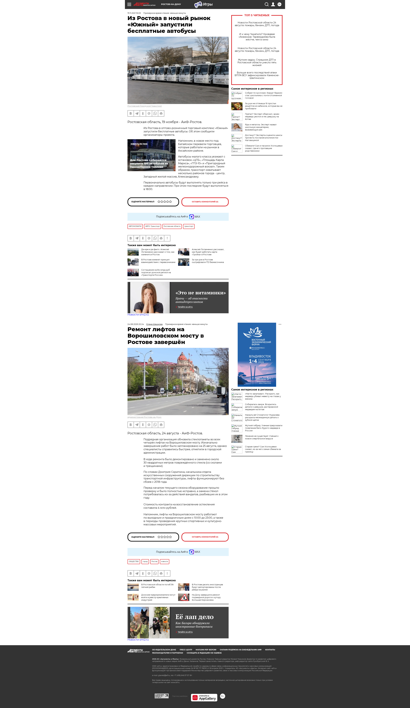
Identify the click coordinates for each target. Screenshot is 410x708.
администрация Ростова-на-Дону (144, 417)
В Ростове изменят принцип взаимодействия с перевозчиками (158, 260)
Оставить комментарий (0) (205, 202)
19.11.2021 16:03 (134, 13)
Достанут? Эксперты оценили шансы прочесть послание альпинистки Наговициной (263, 137)
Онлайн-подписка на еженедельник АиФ (241, 650)
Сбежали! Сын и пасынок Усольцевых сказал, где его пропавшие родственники (264, 148)
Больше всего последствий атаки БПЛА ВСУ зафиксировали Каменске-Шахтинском (257, 75)
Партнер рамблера (179, 696)
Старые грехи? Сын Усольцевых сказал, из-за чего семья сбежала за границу (263, 449)
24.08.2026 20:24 (135, 324)
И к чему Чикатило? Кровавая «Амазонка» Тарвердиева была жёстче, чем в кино (257, 37)
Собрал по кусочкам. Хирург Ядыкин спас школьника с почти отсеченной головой (263, 95)
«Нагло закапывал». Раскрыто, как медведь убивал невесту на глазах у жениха (263, 396)
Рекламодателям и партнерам (167, 653)
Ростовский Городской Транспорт (144, 106)
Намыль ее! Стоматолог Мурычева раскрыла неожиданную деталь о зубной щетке (262, 417)
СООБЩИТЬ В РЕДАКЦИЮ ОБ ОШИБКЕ (204, 653)
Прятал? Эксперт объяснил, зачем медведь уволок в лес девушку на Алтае (262, 116)
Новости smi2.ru (138, 314)
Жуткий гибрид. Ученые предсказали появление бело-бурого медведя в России (263, 428)
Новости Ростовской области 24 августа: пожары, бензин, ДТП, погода (257, 24)
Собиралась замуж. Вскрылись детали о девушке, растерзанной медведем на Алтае (261, 407)
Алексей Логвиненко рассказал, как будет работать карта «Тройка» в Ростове (208, 252)
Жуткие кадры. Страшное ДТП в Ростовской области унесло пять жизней (257, 62)
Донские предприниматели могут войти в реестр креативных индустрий (158, 597)
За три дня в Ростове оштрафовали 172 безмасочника (208, 260)
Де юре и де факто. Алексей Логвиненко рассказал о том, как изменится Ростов (157, 252)
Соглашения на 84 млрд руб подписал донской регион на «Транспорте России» (156, 272)
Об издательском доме (164, 650)
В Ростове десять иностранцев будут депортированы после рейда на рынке (207, 587)
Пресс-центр (186, 650)
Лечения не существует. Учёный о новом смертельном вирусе (262, 437)
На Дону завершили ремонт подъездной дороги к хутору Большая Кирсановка (206, 597)
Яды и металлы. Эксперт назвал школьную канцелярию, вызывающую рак (261, 127)
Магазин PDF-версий (206, 650)
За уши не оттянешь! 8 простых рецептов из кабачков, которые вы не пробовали (263, 106)
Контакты (270, 650)
